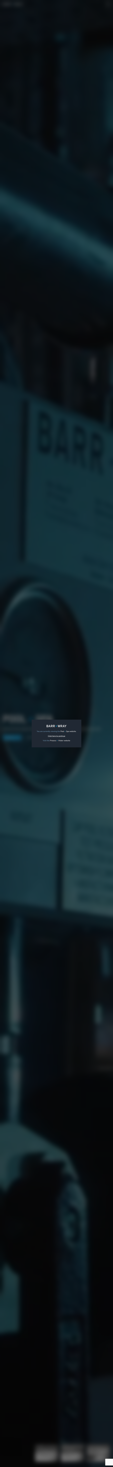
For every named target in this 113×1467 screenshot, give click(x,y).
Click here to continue (56, 736)
